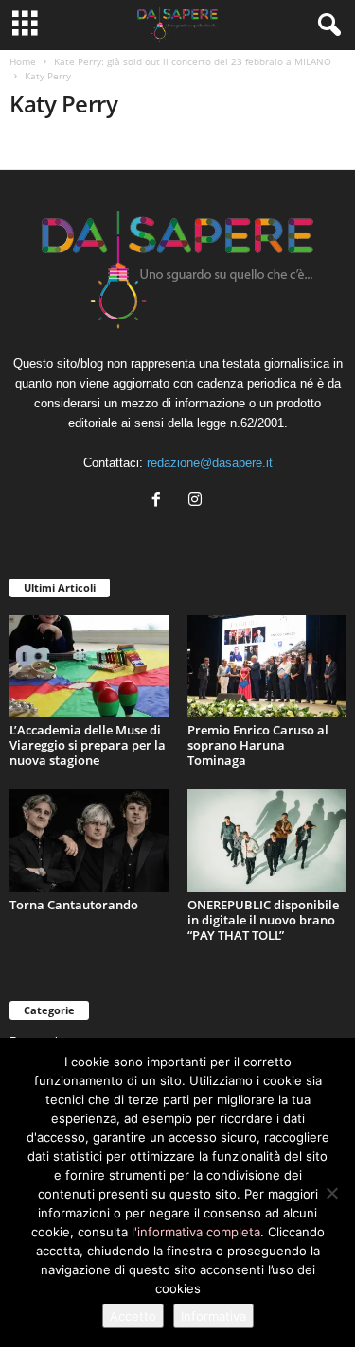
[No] (331, 1192)
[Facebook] (160, 501)
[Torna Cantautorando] (89, 840)
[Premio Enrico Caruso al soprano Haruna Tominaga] (266, 666)
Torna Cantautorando (73, 904)
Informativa (213, 1315)
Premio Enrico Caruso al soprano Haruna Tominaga (257, 744)
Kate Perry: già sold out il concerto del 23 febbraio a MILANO (192, 61)
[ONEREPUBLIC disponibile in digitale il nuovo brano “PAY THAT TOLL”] (266, 840)
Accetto (133, 1315)
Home (22, 61)
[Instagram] (197, 501)
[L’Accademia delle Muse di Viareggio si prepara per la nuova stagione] (89, 666)
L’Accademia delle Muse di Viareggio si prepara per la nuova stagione (87, 744)
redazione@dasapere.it (210, 463)
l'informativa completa (196, 1231)
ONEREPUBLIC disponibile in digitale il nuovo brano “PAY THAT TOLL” (263, 919)
